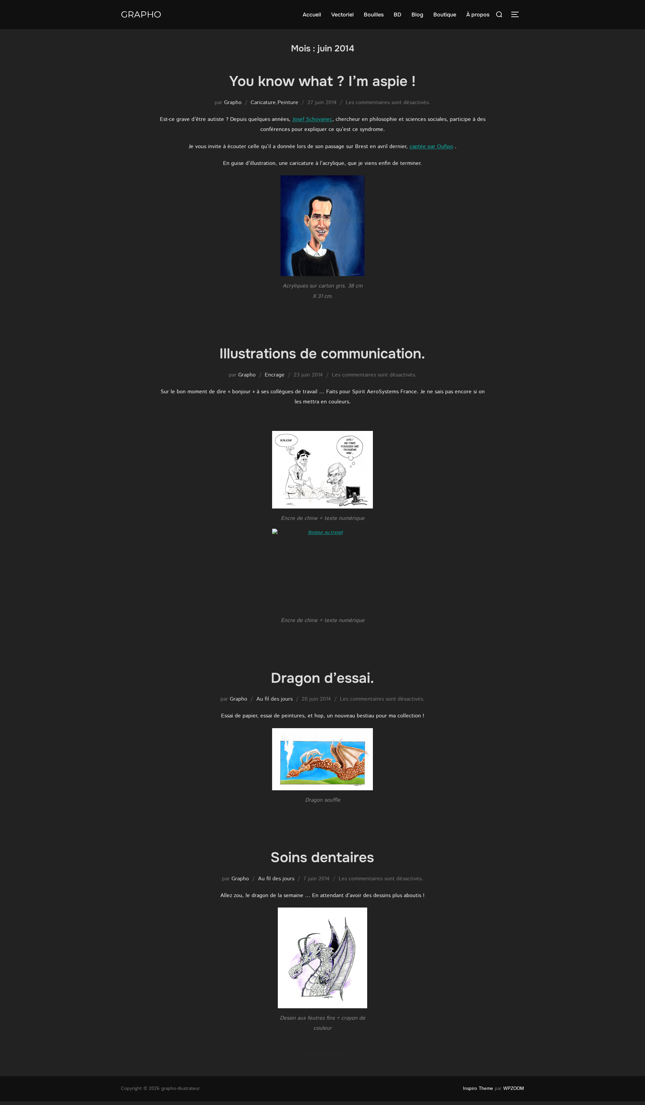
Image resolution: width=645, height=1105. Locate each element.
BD (397, 14)
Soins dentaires (322, 857)
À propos (477, 14)
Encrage (275, 375)
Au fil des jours (274, 699)
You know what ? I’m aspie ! (322, 81)
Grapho (141, 14)
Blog (417, 14)
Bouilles (374, 14)
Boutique (444, 14)
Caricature (263, 102)
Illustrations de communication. (322, 354)
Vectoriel (342, 14)
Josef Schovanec (312, 119)
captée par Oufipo (431, 146)
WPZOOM (513, 1088)
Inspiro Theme (478, 1088)
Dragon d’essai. (322, 678)
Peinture (287, 102)
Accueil (312, 14)
